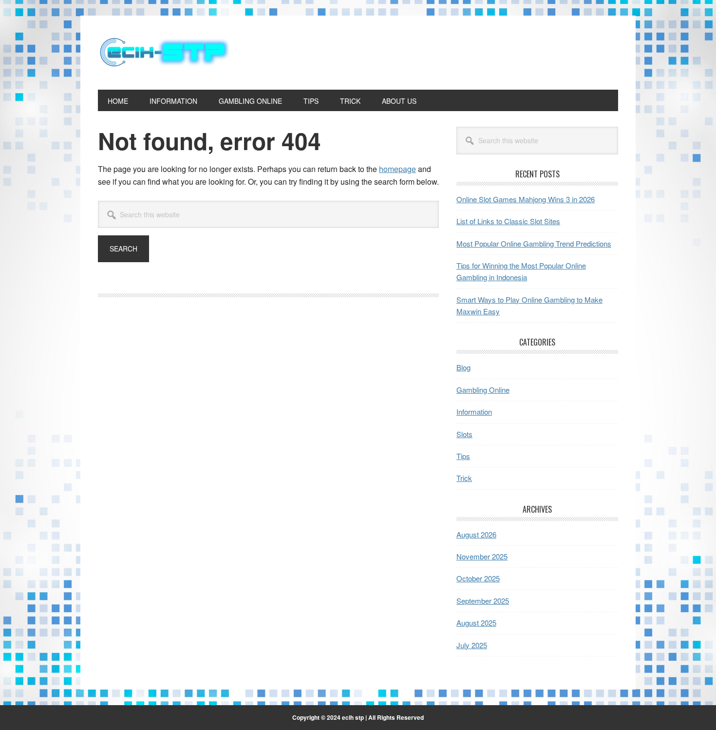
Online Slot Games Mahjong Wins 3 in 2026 (525, 199)
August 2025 (476, 622)
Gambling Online (482, 389)
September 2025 (482, 601)
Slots (464, 434)
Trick (464, 478)
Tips (463, 456)
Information (474, 411)
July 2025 (471, 645)
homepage (397, 168)
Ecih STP (163, 52)
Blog (463, 367)
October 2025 (478, 578)
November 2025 (482, 556)
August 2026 (476, 534)
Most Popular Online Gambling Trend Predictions (533, 243)
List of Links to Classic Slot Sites (508, 221)
